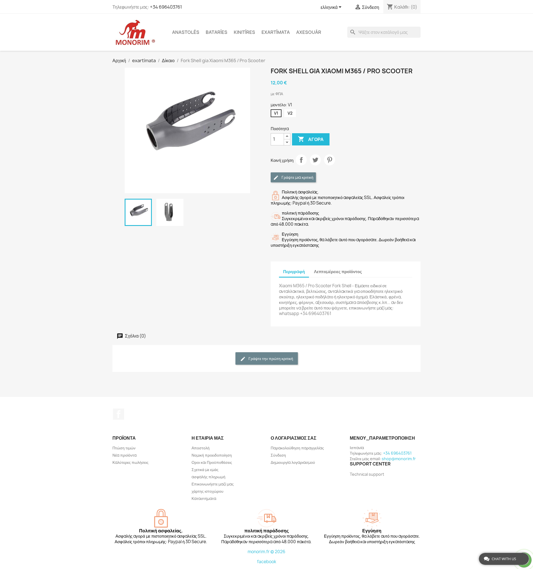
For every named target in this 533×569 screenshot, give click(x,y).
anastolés (185, 32)
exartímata (276, 32)
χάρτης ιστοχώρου (207, 491)
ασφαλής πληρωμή (208, 476)
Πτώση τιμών (123, 447)
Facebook (118, 414)
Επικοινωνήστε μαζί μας (213, 484)
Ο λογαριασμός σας (293, 438)
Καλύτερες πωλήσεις (130, 462)
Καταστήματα (204, 498)
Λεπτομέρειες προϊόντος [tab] (338, 272)
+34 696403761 (166, 7)
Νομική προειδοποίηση (212, 455)
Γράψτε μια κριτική (297, 177)
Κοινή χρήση (301, 159)
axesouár (308, 32)
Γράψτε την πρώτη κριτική (270, 358)
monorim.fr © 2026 (266, 552)
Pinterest (329, 159)
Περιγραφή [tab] (294, 272)
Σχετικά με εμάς (205, 469)
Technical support (367, 474)
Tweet (315, 159)
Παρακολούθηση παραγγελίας (297, 447)
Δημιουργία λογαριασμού (293, 462)
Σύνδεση (278, 455)
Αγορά (311, 139)
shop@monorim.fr (399, 458)
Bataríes (216, 32)
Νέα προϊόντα (124, 455)
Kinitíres (244, 32)
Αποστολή (201, 447)
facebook (266, 562)
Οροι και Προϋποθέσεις (212, 462)
